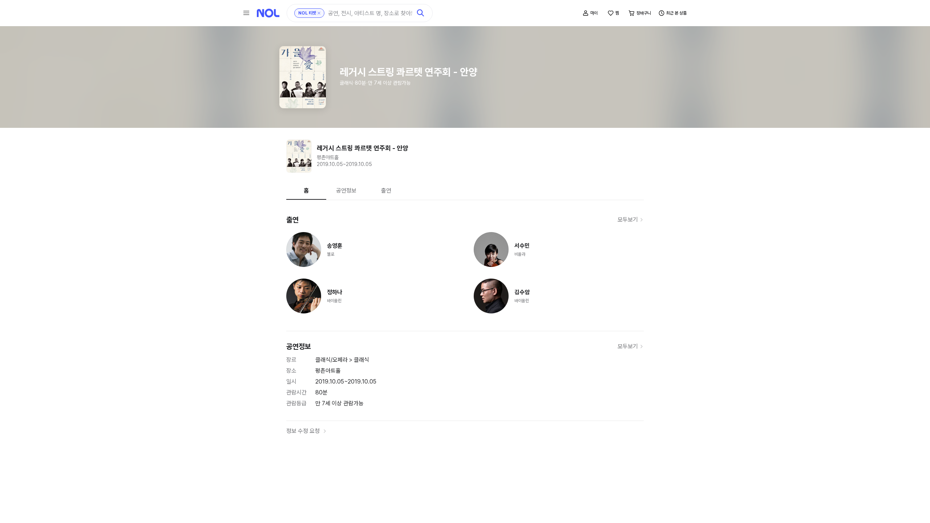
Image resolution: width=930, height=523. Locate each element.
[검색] (420, 13)
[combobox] (370, 13)
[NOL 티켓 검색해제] (319, 13)
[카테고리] (246, 13)
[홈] (268, 13)
